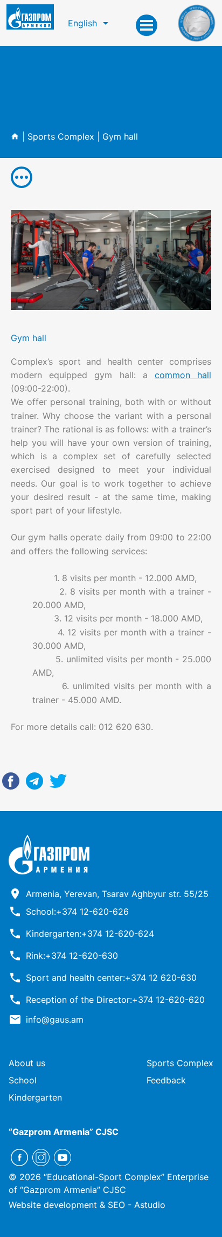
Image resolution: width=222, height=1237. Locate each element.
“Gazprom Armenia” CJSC (64, 1131)
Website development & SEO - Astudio (87, 1204)
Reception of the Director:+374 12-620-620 (115, 999)
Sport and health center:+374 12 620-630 (111, 977)
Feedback (166, 1080)
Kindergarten (35, 1097)
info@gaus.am (55, 1019)
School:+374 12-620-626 (77, 911)
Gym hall (120, 136)
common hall (183, 375)
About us (27, 1063)
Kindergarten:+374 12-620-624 (90, 933)
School (23, 1080)
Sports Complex (60, 136)
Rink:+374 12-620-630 (72, 955)
